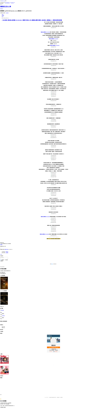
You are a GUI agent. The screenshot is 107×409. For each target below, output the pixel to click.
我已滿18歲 (2, 407)
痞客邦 (6, 249)
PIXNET (47, 397)
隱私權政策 (58, 397)
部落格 (3, 15)
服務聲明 (61, 397)
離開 (4, 407)
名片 (2, 16)
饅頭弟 (1, 244)
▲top (1, 254)
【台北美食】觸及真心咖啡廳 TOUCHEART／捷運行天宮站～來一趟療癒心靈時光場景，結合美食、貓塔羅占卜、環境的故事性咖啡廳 (32, 20)
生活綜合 (3, 315)
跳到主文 (1, 8)
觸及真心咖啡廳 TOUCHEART (53, 38)
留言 (7, 249)
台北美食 (7, 252)
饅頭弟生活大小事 (5, 6)
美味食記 (7, 251)
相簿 (2, 14)
